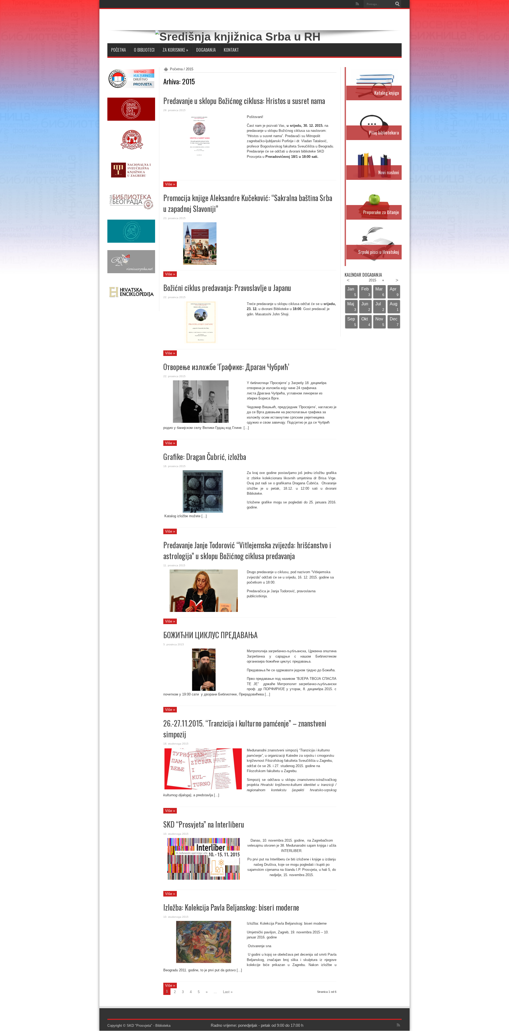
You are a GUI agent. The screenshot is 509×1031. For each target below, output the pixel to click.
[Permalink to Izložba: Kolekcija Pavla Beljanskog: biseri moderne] (203, 962)
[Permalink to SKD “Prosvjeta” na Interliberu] (203, 879)
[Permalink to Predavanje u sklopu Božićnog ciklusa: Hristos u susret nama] (203, 156)
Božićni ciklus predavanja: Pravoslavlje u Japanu (227, 287)
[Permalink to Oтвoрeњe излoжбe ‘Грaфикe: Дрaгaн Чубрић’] (203, 422)
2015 (372, 280)
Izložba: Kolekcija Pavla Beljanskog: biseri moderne (231, 907)
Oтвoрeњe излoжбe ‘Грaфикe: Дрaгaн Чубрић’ (226, 366)
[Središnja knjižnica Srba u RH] (238, 36)
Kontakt (231, 50)
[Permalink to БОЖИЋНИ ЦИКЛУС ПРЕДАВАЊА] (203, 690)
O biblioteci (144, 50)
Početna (118, 50)
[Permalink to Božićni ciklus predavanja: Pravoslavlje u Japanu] (203, 343)
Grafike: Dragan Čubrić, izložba (204, 456)
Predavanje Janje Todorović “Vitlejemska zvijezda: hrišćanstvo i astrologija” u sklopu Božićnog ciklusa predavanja (247, 550)
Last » (227, 992)
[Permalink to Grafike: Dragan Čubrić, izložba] (203, 512)
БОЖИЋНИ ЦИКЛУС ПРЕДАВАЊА (210, 634)
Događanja (206, 50)
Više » (170, 184)
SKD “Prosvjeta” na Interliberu (203, 824)
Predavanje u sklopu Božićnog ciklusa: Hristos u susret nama (244, 100)
